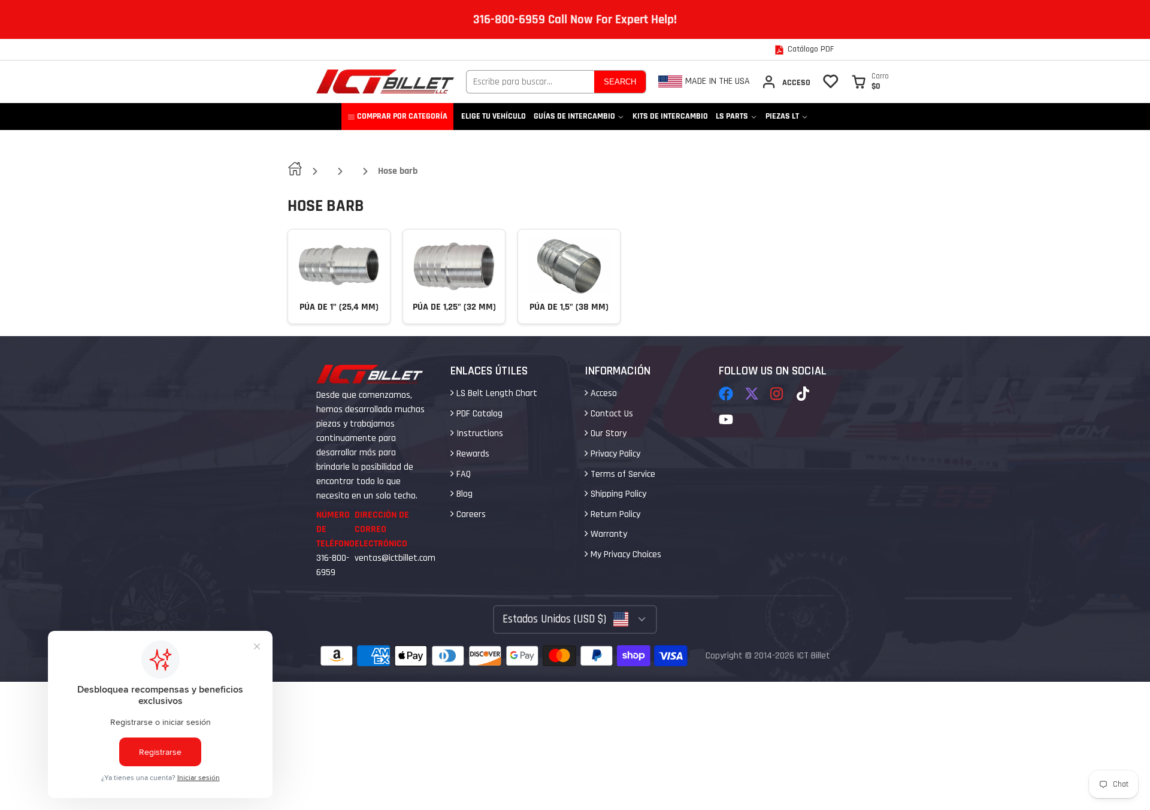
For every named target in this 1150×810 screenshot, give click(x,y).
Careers (470, 514)
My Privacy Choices (624, 554)
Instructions (478, 433)
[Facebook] (726, 393)
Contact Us (610, 413)
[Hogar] (385, 81)
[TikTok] (804, 393)
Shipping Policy (617, 494)
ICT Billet (813, 655)
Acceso (602, 393)
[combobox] (530, 82)
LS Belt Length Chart (495, 393)
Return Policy (614, 514)
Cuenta (785, 81)
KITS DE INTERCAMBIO (670, 116)
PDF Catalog (478, 413)
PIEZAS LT (782, 116)
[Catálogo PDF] (804, 49)
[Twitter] (752, 393)
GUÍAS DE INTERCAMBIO (574, 116)
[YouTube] (726, 419)
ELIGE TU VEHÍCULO (493, 116)
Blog (463, 494)
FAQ (462, 474)
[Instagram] (777, 393)
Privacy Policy (614, 454)
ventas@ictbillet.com (395, 558)
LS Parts (732, 116)
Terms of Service (621, 474)
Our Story (607, 433)
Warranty (607, 534)
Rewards (471, 454)
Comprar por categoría (402, 116)
